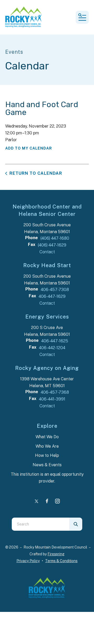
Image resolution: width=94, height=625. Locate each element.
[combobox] (40, 524)
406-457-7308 (55, 289)
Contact (47, 251)
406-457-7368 (55, 392)
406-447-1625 (54, 340)
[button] (82, 17)
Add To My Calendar (28, 148)
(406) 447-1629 (52, 245)
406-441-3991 (52, 399)
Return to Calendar (35, 173)
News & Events (47, 464)
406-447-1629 (52, 296)
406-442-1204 (52, 347)
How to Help (47, 455)
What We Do (47, 436)
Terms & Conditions (61, 561)
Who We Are (47, 446)
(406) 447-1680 (54, 238)
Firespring (56, 554)
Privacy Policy (28, 561)
